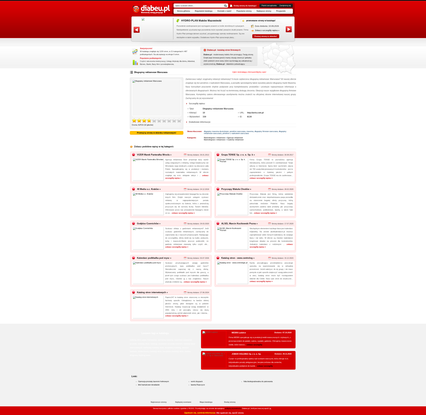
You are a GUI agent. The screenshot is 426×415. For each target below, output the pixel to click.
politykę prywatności (233, 408)
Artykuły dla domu (179, 61)
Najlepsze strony (264, 11)
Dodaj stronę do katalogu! (245, 6)
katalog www (144, 355)
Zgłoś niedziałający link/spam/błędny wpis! (249, 72)
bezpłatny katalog (173, 347)
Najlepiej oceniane (183, 402)
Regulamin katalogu (204, 11)
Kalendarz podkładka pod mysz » (154, 258)
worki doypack (197, 381)
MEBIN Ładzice (239, 333)
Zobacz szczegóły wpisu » (267, 33)
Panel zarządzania (269, 5)
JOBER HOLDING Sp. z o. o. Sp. (246, 354)
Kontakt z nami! (224, 11)
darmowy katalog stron (153, 347)
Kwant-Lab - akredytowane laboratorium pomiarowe (211, 20)
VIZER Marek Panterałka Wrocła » (154, 154)
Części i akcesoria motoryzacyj (152, 61)
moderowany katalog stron (150, 351)
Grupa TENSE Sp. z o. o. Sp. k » (238, 154)
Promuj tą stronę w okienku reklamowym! (156, 133)
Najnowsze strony (159, 402)
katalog (154, 344)
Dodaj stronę (229, 402)
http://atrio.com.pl (255, 113)
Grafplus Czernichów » (148, 223)
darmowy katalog (165, 340)
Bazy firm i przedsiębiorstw (163, 64)
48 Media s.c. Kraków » (149, 189)
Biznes (142, 64)
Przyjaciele (281, 11)
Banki (148, 64)
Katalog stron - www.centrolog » (237, 258)
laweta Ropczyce (198, 385)
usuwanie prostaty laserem (170, 344)
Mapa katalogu (206, 402)
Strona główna (183, 11)
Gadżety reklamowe (235, 140)
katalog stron (144, 344)
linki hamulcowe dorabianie (149, 385)
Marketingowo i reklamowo (214, 138)
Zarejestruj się (285, 5)
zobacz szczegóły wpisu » (261, 178)
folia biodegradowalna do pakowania (258, 381)
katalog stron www (138, 340)
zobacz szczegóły (254, 345)
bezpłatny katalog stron (173, 351)
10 (179, 120)
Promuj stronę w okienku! (265, 39)
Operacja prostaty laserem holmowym (153, 381)
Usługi (168, 61)
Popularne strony (244, 11)
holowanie (152, 340)
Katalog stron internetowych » (152, 292)
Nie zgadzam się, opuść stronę (230, 413)
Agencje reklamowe (235, 138)
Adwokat (191, 61)
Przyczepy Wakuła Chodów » (236, 189)
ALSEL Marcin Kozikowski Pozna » (239, 223)
